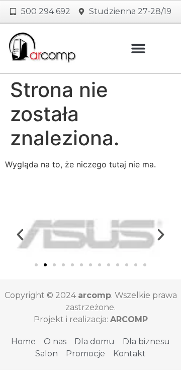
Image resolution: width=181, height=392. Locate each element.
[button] (138, 48)
